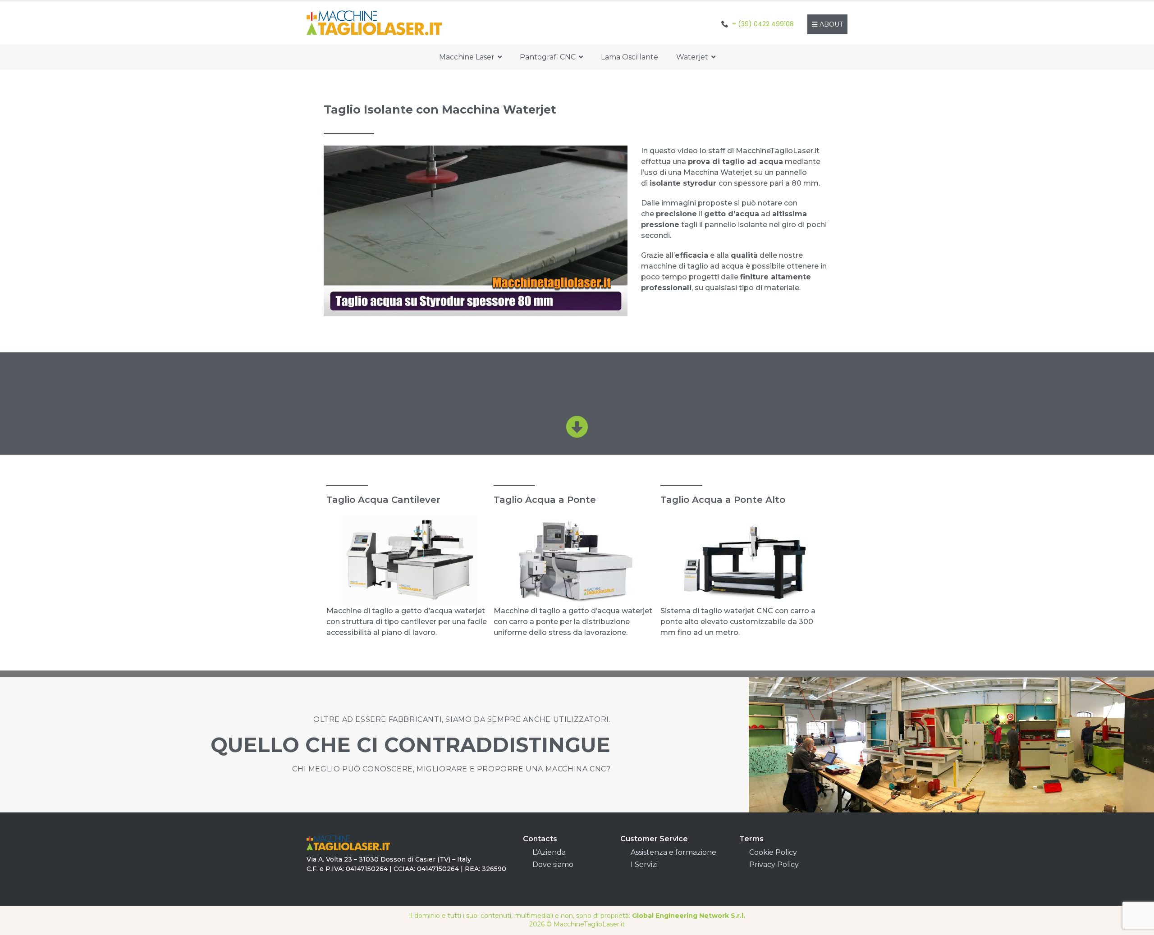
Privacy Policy (774, 864)
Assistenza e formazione (673, 852)
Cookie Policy (773, 852)
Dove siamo (552, 864)
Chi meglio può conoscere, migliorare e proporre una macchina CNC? (451, 769)
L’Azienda (549, 852)
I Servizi (644, 864)
